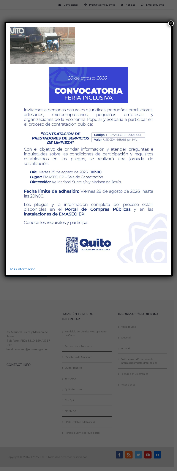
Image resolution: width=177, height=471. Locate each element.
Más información (22, 269)
